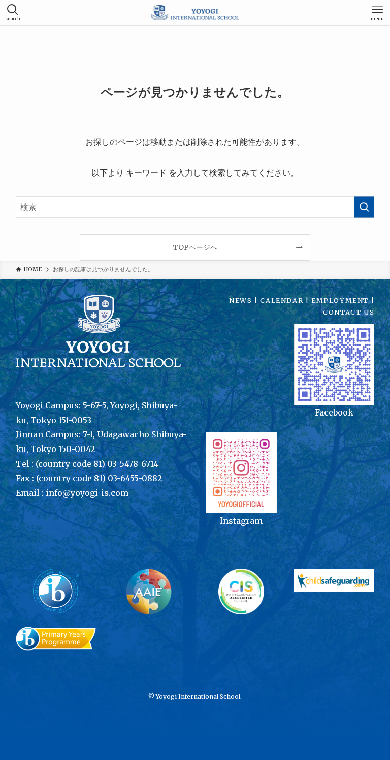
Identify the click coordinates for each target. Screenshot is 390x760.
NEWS (240, 300)
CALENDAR (281, 300)
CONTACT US (348, 312)
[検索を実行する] (364, 207)
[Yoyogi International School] (195, 12)
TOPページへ (195, 247)
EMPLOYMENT (340, 300)
